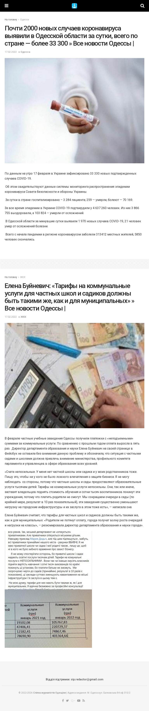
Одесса (24, 19)
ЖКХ (22, 277)
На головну (11, 19)
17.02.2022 (11, 51)
